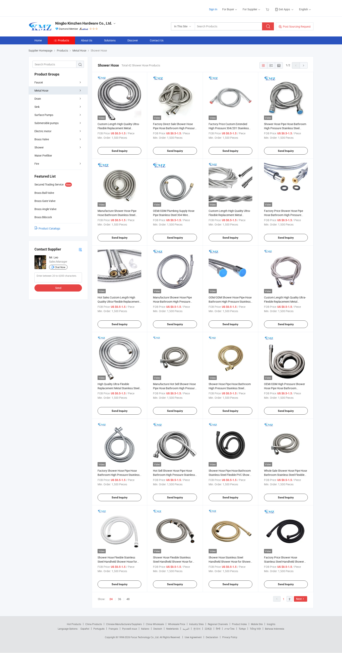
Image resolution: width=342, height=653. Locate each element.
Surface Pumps (43, 115)
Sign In (213, 9)
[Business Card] (80, 249)
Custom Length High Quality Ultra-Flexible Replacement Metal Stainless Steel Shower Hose (285, 301)
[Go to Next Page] (303, 65)
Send (58, 288)
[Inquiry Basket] (268, 9)
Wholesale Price (176, 624)
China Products (93, 624)
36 (119, 599)
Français (113, 628)
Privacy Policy (229, 637)
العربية (186, 628)
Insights (271, 624)
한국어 (196, 628)
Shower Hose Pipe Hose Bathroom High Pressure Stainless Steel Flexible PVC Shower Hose (285, 128)
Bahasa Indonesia (274, 628)
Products (63, 40)
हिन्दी (218, 628)
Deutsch (157, 628)
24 (111, 599)
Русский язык (129, 628)
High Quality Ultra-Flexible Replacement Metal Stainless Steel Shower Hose (118, 388)
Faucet (38, 82)
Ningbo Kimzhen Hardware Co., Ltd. (83, 23)
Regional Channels (218, 624)
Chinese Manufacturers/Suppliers (124, 624)
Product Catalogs (49, 228)
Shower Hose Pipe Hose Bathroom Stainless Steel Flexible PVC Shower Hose (230, 475)
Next (299, 599)
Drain (37, 98)
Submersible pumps (46, 123)
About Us (86, 40)
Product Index (239, 624)
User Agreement (193, 637)
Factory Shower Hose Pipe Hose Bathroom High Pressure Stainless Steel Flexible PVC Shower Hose (119, 475)
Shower (39, 147)
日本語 (208, 628)
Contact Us (156, 40)
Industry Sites (196, 624)
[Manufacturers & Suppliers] (53, 7)
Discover (132, 40)
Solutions (110, 40)
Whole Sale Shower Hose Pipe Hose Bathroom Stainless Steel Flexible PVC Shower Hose (285, 475)
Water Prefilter (43, 155)
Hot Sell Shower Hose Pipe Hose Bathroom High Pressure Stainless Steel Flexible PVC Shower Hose (174, 475)
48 (128, 599)
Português (98, 628)
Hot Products (74, 624)
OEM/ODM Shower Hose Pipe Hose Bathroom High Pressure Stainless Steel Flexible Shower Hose (230, 301)
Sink (37, 107)
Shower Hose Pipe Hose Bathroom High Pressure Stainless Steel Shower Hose (230, 388)
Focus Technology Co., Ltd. (145, 637)
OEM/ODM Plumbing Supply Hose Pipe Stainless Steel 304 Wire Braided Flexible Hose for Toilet (173, 215)
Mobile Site (257, 624)
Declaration (212, 637)
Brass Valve (41, 139)
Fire (36, 163)
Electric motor (42, 131)
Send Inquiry (119, 150)
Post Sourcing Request (297, 26)
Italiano (145, 628)
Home (38, 40)
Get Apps (284, 9)
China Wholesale (155, 624)
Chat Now (60, 267)
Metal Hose (41, 90)
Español (85, 628)
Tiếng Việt (255, 628)
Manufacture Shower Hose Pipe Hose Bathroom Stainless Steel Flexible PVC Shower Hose (117, 215)
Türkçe (242, 628)
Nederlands (172, 628)
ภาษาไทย (229, 628)
